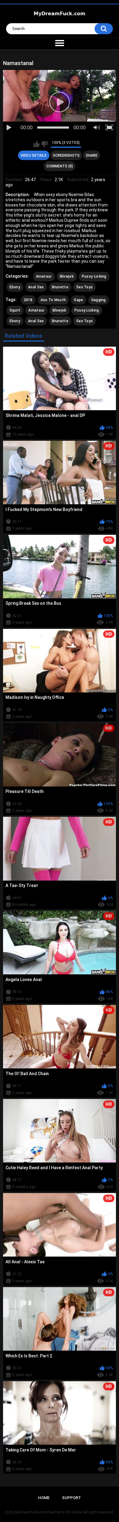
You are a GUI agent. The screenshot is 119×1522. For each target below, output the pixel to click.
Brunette (60, 287)
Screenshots (66, 155)
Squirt (15, 310)
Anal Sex (36, 287)
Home (43, 1497)
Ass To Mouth (53, 300)
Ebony (14, 287)
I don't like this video (44, 144)
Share (92, 155)
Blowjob (67, 276)
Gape (78, 300)
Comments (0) (59, 166)
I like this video (36, 144)
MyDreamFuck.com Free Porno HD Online (48, 1512)
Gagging (98, 300)
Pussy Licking (94, 276)
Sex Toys (84, 287)
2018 (28, 300)
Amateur (44, 276)
